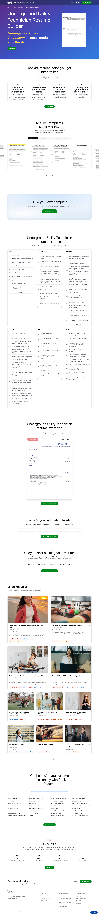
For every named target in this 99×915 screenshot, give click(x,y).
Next (68, 439)
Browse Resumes (63, 906)
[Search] (72, 2)
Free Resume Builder (46, 898)
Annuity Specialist (12, 798)
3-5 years (52, 564)
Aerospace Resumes (63, 893)
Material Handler (76, 808)
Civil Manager (32, 801)
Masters (67, 529)
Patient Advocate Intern (13, 813)
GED (39, 529)
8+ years (70, 564)
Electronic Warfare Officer (14, 803)
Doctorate (77, 529)
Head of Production (56, 806)
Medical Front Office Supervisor (37, 810)
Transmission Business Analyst (58, 818)
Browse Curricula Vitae (46, 896)
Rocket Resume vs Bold (81, 898)
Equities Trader (33, 803)
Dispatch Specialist (77, 801)
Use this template (33, 439)
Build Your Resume (45, 900)
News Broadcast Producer (79, 810)
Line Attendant (54, 808)
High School (31, 529)
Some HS (21, 529)
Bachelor (58, 529)
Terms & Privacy (80, 900)
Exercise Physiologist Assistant (58, 803)
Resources (31, 2)
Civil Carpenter (11, 801)
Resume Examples (24, 2)
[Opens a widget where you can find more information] (94, 912)
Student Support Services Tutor (80, 815)
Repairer (31, 815)
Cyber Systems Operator (57, 801)
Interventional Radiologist (35, 808)
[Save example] (10, 255)
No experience (30, 564)
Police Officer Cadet (56, 813)
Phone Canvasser (33, 813)
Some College (48, 529)
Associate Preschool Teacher (58, 798)
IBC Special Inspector (13, 808)
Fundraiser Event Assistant (36, 806)
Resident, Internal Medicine (57, 815)
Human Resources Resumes (65, 896)
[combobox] (49, 793)
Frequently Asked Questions (17, 860)
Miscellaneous (21, 7)
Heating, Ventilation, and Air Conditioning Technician (82, 806)
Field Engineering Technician (79, 803)
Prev (63, 439)
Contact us (78, 903)
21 (58, 759)
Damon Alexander (13, 631)
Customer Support (80, 893)
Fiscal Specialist (11, 806)
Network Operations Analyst (58, 810)
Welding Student (76, 818)
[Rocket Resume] (10, 2)
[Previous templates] (59, 30)
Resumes (14, 7)
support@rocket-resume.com (60, 860)
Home (8, 7)
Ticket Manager (11, 818)
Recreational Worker (77, 813)
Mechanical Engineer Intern (14, 810)
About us (16, 2)
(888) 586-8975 (82, 860)
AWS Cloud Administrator (78, 798)
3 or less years (41, 564)
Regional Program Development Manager (17, 815)
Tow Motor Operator (34, 818)
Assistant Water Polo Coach (36, 798)
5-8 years (62, 564)
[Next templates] (90, 30)
